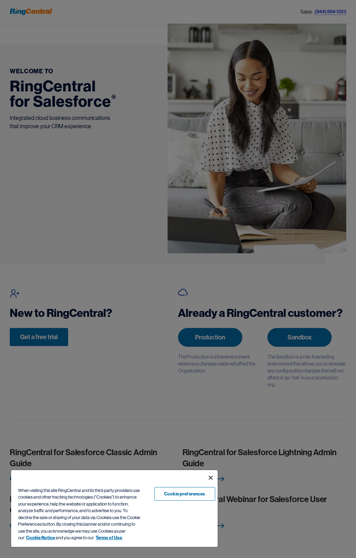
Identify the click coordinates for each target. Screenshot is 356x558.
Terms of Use (109, 537)
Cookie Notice (40, 537)
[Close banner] (211, 478)
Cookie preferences (184, 494)
